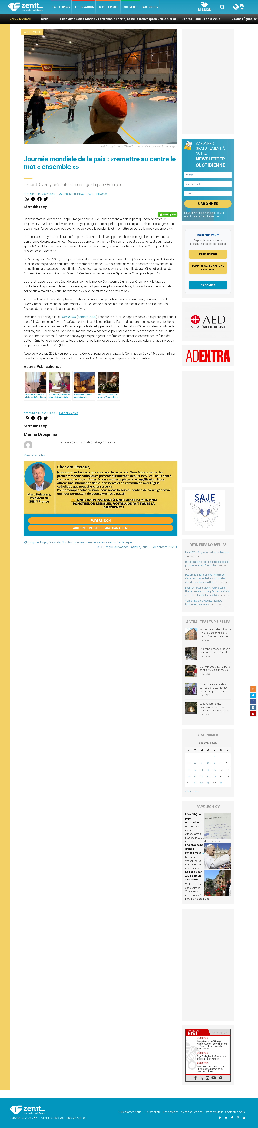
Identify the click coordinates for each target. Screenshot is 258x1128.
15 (208, 770)
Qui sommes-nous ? (131, 1112)
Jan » (196, 791)
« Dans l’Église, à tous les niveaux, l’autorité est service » (214, 19)
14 (201, 770)
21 (201, 776)
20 (195, 776)
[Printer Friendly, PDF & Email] (167, 214)
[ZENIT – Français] (29, 7)
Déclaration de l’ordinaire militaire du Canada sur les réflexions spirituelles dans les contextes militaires (205, 578)
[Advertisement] (208, 81)
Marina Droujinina (71, 194)
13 (195, 770)
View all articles (34, 455)
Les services (170, 1112)
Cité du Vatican (84, 7)
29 (208, 783)
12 (188, 770)
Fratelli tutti (68, 317)
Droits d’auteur (214, 1112)
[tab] (197, 1032)
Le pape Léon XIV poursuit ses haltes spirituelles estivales (193, 879)
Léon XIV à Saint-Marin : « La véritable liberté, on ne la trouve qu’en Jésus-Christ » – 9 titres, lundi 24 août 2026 (82, 19)
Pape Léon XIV (61, 7)
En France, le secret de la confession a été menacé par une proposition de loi (214, 688)
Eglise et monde (108, 7)
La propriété (153, 1112)
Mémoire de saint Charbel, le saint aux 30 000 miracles (215, 668)
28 (201, 783)
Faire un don (150, 7)
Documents (130, 7)
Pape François (32, 32)
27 (195, 783)
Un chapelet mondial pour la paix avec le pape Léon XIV (215, 651)
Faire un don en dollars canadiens (101, 528)
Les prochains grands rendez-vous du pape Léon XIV (194, 852)
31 (221, 783)
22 (208, 776)
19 (188, 776)
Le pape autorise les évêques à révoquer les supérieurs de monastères (214, 707)
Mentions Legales (192, 1112)
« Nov (188, 791)
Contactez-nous (235, 1112)
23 (214, 776)
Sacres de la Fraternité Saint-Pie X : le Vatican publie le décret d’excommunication (215, 633)
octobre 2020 (87, 317)
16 (214, 770)
